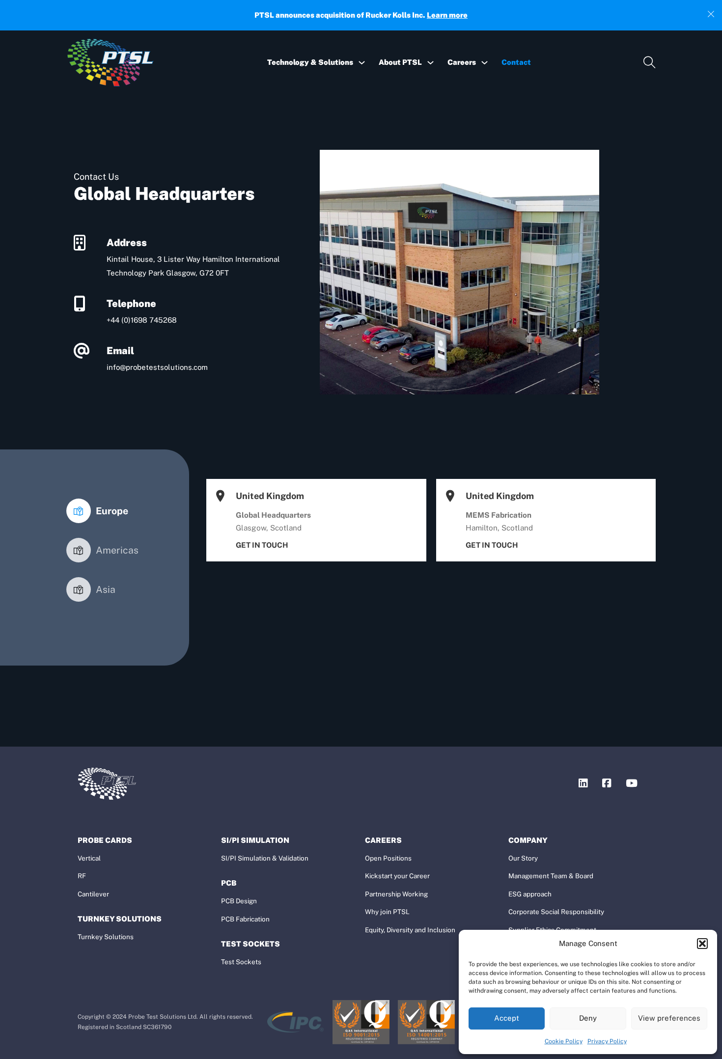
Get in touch (262, 545)
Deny (588, 1018)
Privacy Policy (607, 1041)
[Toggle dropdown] (361, 62)
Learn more (447, 15)
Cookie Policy (564, 1041)
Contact (516, 62)
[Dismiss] (711, 12)
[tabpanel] (427, 520)
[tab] (97, 511)
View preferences (669, 1018)
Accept (506, 1018)
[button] (702, 943)
